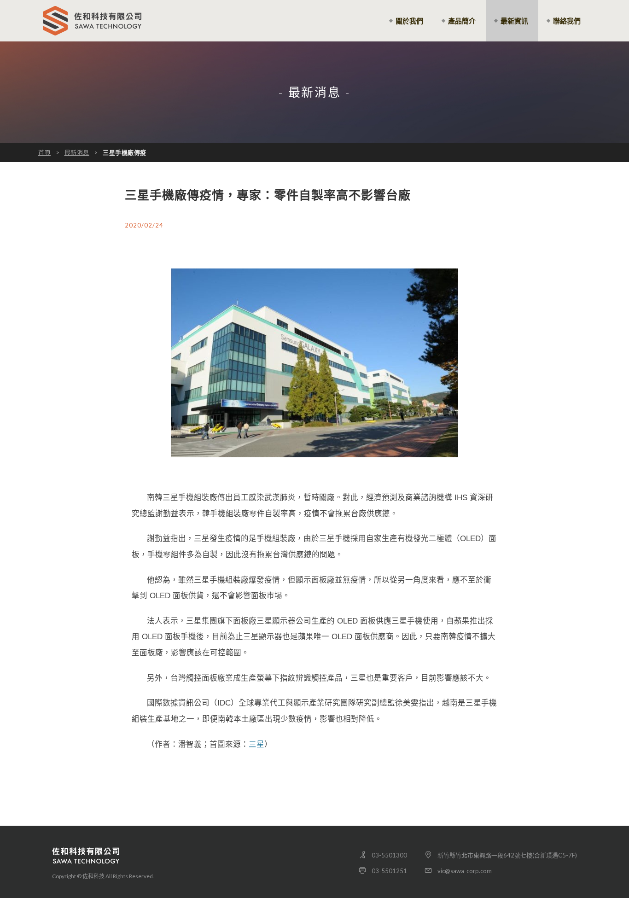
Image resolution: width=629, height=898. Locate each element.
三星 (256, 744)
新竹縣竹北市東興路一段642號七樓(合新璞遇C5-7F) (507, 855)
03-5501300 (389, 855)
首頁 (44, 152)
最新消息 (76, 152)
